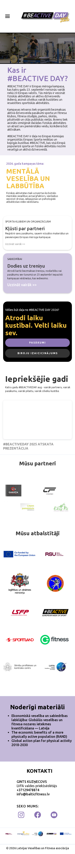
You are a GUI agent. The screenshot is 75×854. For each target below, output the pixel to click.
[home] (45, 16)
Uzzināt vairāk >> (15, 244)
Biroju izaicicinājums (38, 353)
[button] (7, 16)
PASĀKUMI (37, 342)
